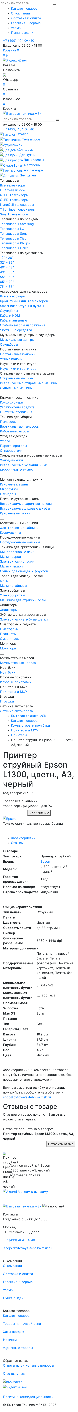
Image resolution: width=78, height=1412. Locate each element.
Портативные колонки (17, 354)
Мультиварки (10, 557)
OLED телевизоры (14, 200)
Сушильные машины (16, 388)
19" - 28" (6, 258)
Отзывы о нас (14, 1373)
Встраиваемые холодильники (23, 465)
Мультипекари (11, 566)
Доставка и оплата (26, 18)
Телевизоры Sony (14, 233)
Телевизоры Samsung (17, 224)
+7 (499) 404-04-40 (18, 41)
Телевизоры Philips (15, 243)
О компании (20, 13)
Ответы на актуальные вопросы (28, 1365)
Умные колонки (12, 359)
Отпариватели (11, 450)
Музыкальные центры (17, 340)
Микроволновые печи (17, 552)
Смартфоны (9, 629)
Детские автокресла (16, 711)
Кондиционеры (12, 402)
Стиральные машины (17, 378)
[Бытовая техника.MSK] (22, 1206)
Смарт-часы (9, 639)
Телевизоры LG (12, 229)
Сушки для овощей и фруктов (24, 571)
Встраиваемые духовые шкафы (25, 508)
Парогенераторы (13, 446)
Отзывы (17, 843)
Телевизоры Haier (14, 248)
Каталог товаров (24, 8)
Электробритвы (12, 595)
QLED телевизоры (14, 195)
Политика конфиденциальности (28, 1397)
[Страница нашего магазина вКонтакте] (12, 1381)
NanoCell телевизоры (17, 205)
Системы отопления (16, 412)
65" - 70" (7, 282)
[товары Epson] (9, 818)
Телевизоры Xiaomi (15, 238)
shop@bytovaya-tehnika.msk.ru (27, 1097)
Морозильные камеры (17, 470)
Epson (45, 861)
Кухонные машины (14, 484)
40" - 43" (7, 267)
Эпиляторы (9, 610)
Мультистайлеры (13, 586)
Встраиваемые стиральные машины (28, 383)
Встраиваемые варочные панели (26, 504)
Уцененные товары (18, 1348)
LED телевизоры (13, 190)
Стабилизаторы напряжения (22, 325)
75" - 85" (7, 287)
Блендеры (8, 494)
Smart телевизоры (14, 214)
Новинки (10, 1340)
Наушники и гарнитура (18, 369)
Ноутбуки (7, 672)
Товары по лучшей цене (22, 1324)
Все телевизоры (13, 185)
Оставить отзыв (60, 1144)
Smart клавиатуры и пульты (22, 306)
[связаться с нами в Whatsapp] (4, 75)
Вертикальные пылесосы (19, 426)
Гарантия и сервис (26, 23)
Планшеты (8, 634)
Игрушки (7, 701)
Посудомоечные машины (20, 542)
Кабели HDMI (10, 315)
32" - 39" (7, 262)
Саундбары (9, 311)
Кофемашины (10, 532)
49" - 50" (7, 272)
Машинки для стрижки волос (23, 600)
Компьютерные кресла (18, 663)
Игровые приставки (16, 682)
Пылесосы (8, 422)
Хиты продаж (13, 1332)
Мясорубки (9, 489)
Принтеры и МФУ (13, 692)
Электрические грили (17, 561)
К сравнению (39, 813)
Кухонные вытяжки (15, 513)
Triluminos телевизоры (17, 209)
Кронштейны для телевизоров (24, 301)
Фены (4, 581)
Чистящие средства (16, 330)
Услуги (16, 28)
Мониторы (8, 648)
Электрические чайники (19, 528)
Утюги (5, 441)
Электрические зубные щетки (24, 619)
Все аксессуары (12, 296)
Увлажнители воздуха (17, 407)
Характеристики (24, 838)
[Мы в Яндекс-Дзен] (15, 60)
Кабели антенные (13, 320)
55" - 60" (7, 277)
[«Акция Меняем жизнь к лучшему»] (25, 1191)
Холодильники (11, 460)
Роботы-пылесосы (14, 431)
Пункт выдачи (22, 33)
